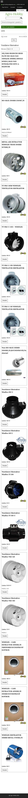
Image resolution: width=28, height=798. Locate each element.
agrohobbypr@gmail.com (8, 4)
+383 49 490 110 (21, 4)
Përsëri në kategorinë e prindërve (11, 22)
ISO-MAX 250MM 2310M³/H (13, 100)
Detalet (5, 94)
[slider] (2, 34)
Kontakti (13, 7)
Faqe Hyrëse (5, 7)
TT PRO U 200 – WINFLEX (12, 227)
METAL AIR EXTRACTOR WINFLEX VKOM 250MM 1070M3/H (12, 144)
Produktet (19, 7)
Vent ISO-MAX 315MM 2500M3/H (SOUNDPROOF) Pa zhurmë (14, 350)
